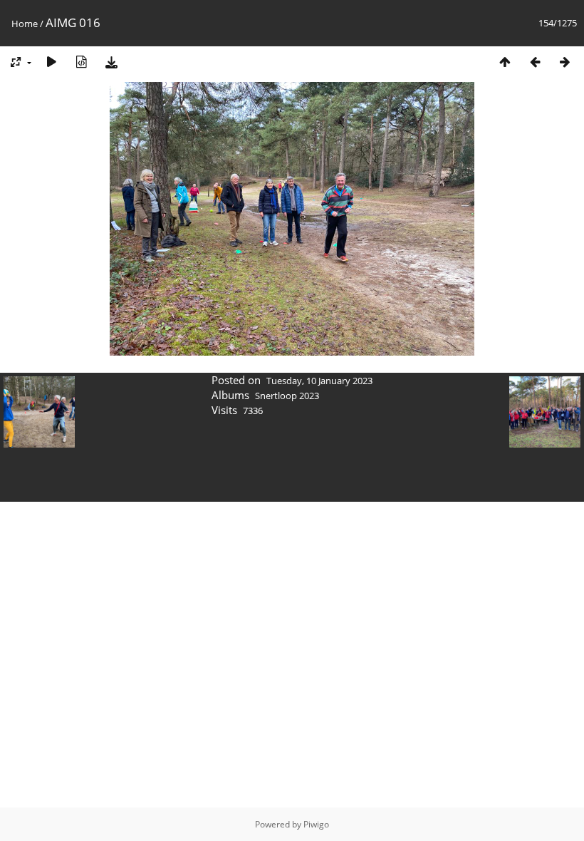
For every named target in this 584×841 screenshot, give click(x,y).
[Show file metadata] (81, 61)
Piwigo (316, 824)
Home (24, 23)
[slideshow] (51, 61)
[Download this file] (111, 61)
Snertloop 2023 (287, 395)
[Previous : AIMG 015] (535, 61)
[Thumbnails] (505, 61)
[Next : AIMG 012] (565, 61)
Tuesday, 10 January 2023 (319, 380)
